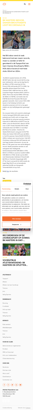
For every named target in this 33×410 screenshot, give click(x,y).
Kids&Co (5, 320)
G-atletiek (6, 306)
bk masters (6, 181)
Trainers (5, 288)
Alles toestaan (16, 218)
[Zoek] (25, 4)
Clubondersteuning (8, 358)
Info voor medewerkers (10, 355)
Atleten (5, 282)
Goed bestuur (7, 376)
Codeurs (28, 408)
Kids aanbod (6, 324)
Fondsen (5, 349)
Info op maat (6, 309)
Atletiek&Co (7, 275)
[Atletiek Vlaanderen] (4, 4)
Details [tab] (17, 189)
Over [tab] (27, 189)
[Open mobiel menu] (29, 4)
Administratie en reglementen (12, 346)
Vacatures (6, 367)
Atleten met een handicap (10, 285)
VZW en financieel (8, 352)
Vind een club (7, 370)
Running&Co (7, 299)
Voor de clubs (8, 342)
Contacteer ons (7, 380)
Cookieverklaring (7, 408)
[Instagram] (8, 384)
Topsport (5, 278)
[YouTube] (20, 384)
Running (5, 303)
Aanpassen (15, 224)
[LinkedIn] (16, 384)
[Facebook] (4, 384)
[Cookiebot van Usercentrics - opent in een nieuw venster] (23, 184)
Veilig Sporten (7, 294)
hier (8, 171)
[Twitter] (12, 384)
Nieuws (4, 10)
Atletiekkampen (7, 327)
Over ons (6, 363)
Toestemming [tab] (6, 189)
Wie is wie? (6, 373)
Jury (4, 291)
